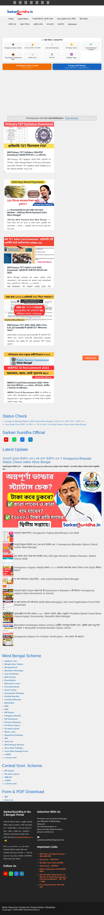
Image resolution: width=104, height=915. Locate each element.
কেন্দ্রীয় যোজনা (38, 24)
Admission (72, 24)
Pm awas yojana (11, 728)
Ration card (9, 732)
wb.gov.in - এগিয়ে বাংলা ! (49, 859)
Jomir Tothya (10, 690)
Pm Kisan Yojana (12, 725)
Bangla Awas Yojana (13, 664)
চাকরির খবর (12, 24)
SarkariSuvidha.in (23, 837)
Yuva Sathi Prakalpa (13, 748)
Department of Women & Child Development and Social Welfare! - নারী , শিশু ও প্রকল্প (53, 878)
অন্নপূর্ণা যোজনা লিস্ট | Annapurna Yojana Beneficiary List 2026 (46, 533)
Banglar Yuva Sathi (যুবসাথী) (51, 863)
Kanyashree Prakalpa (14, 693)
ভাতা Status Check (71, 46)
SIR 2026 (84, 19)
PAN (6, 709)
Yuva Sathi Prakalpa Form (16, 751)
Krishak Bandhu (11, 696)
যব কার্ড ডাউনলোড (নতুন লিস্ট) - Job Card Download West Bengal (46, 579)
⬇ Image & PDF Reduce (77, 67)
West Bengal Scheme (14, 745)
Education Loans (12, 683)
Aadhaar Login (71, 55)
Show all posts (71, 118)
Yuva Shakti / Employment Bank (13, 56)
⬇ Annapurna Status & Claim (27, 67)
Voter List (8, 741)
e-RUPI (7, 754)
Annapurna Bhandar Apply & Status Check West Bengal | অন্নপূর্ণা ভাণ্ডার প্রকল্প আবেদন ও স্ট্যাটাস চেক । (45, 421)
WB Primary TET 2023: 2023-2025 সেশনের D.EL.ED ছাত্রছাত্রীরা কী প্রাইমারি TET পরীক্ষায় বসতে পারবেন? (27, 327)
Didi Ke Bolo (10, 677)
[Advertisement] (52, 93)
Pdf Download (10, 719)
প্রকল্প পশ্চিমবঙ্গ (25, 24)
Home (11, 19)
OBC (6, 706)
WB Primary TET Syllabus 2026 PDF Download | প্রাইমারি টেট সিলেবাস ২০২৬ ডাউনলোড (26, 153)
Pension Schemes (12, 722)
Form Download (11, 687)
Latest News (23, 19)
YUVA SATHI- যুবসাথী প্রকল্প (42, 19)
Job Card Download (52, 46)
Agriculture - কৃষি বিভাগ (49, 866)
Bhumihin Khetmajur (13, 670)
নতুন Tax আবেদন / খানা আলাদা (32, 46)
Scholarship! (45, 875)
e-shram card (10, 757)
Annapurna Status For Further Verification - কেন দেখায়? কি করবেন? (49, 636)
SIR (6, 738)
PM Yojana (9, 712)
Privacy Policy (37, 907)
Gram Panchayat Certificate (91, 46)
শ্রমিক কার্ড (8, 777)
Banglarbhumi (10, 667)
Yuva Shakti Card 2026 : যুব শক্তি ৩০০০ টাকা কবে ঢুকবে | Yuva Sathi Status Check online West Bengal (45, 424)
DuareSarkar (10, 680)
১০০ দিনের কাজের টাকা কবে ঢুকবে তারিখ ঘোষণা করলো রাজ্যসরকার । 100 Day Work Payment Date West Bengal (27, 212)
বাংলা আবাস (52, 55)
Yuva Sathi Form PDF (66, 19)
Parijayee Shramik (12, 716)
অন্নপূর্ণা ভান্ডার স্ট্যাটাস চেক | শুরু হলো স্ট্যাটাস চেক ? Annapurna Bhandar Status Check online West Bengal (47, 460)
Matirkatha (9, 703)
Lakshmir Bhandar (12, 699)
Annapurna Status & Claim (13, 46)
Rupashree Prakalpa (13, 735)
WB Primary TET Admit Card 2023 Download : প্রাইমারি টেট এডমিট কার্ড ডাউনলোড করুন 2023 (27, 270)
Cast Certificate (11, 674)
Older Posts (90, 358)
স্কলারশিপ (61, 24)
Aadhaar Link (10, 661)
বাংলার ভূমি (50, 24)
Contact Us (24, 907)
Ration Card (32, 55)
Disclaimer (50, 907)
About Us (13, 907)
